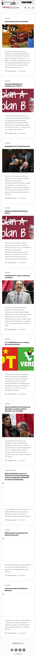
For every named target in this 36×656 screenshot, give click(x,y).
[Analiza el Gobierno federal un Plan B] (18, 227)
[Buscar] (29, 7)
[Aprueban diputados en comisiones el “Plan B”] (18, 100)
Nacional (7, 18)
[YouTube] (24, 650)
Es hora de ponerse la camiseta (16, 21)
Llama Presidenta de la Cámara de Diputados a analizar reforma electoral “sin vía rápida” (17, 409)
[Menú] (33, 8)
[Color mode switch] (25, 8)
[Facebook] (12, 650)
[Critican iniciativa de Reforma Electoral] (18, 605)
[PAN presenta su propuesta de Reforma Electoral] (18, 549)
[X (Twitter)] (16, 650)
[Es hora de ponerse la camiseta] (18, 36)
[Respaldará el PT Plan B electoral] (18, 160)
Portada (13, 470)
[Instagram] (20, 650)
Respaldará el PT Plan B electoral (17, 146)
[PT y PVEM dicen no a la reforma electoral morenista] (18, 359)
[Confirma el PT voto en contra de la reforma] (18, 292)
